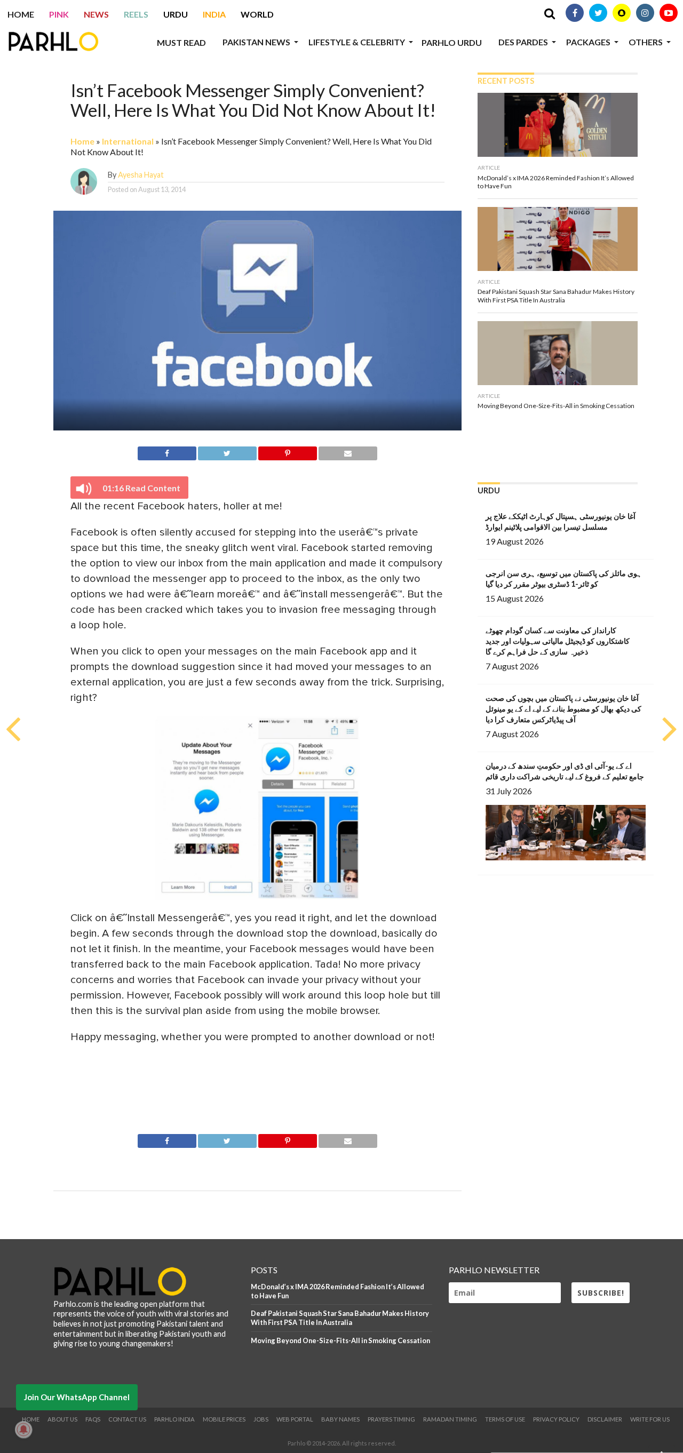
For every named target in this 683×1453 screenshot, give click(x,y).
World (257, 14)
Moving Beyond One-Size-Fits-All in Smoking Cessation (340, 1340)
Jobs (260, 1419)
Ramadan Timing (450, 1419)
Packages (588, 42)
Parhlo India (174, 1419)
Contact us (127, 1419)
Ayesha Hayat (141, 174)
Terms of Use (505, 1419)
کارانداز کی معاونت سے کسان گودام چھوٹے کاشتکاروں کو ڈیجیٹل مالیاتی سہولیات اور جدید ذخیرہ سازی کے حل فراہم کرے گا (558, 641)
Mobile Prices (224, 1419)
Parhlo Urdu (452, 42)
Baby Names (340, 1419)
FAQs (92, 1419)
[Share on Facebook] (167, 451)
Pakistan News (256, 42)
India (214, 14)
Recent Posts (506, 80)
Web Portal (294, 1419)
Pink (59, 14)
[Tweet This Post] (227, 451)
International (128, 141)
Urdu (175, 14)
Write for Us (650, 1419)
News (96, 14)
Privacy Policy (556, 1419)
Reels (136, 14)
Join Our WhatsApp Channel (77, 1397)
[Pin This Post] (287, 451)
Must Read (181, 42)
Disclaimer (604, 1419)
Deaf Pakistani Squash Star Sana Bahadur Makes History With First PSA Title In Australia (340, 1318)
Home (20, 14)
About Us (62, 1419)
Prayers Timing (391, 1419)
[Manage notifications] (23, 1429)
